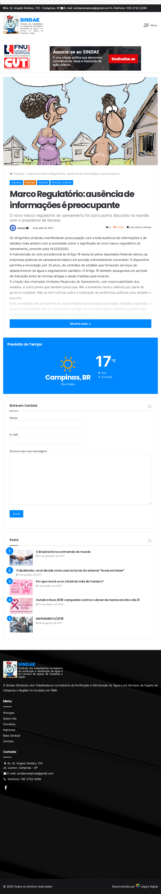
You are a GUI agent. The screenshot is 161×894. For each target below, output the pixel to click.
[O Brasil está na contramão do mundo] (21, 558)
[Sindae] (23, 24)
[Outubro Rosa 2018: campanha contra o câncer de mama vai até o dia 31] (21, 606)
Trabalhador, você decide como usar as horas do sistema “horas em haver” (70, 570)
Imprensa (32, 173)
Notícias (30, 182)
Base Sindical (11, 735)
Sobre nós (10, 718)
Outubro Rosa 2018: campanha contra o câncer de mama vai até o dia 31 (88, 600)
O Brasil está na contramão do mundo (63, 552)
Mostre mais (79, 323)
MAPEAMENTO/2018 (50, 619)
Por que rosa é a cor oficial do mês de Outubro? (70, 581)
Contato (8, 741)
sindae (21, 228)
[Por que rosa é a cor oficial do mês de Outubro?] (21, 587)
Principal (18, 173)
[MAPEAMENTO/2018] (21, 625)
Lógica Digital (149, 886)
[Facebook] (5, 788)
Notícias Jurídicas (61, 182)
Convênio (9, 724)
